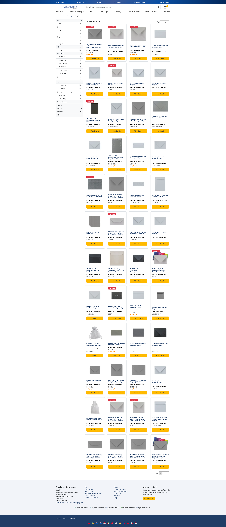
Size (58, 20)
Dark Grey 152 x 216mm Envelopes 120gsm (159, 117)
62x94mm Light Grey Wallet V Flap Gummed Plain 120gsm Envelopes (159, 270)
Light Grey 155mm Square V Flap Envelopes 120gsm (138, 45)
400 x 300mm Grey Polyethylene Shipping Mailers (93, 120)
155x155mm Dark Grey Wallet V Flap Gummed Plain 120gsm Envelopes (115, 196)
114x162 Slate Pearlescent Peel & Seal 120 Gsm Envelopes (94, 270)
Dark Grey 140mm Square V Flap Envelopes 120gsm (138, 120)
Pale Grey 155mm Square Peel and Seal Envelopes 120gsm (159, 419)
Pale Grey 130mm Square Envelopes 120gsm (116, 120)
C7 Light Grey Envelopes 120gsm (115, 84)
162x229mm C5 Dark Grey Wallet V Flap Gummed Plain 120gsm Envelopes (138, 456)
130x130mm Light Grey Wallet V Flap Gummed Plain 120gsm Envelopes (137, 419)
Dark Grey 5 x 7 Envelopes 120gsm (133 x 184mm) (138, 381)
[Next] (165, 473)
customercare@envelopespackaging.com (69, 503)
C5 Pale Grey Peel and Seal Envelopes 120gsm (160, 46)
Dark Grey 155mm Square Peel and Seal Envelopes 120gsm (160, 307)
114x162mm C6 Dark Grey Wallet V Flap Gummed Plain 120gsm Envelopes (94, 46)
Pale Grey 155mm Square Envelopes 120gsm (94, 84)
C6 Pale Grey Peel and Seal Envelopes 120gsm (138, 306)
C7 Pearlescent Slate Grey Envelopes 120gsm (159, 344)
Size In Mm (60, 53)
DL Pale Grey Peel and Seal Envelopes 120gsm (138, 157)
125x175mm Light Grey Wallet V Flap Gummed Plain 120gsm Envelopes (115, 419)
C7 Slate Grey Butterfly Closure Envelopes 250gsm (116, 307)
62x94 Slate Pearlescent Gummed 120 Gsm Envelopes (137, 270)
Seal (58, 82)
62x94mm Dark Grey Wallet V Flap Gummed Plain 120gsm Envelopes (160, 456)
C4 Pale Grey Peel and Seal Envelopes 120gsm (160, 196)
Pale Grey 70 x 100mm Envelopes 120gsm (93, 157)
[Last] (168, 473)
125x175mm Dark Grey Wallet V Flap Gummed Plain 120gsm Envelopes (115, 456)
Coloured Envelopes (67, 16)
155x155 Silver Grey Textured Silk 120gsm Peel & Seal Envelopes (116, 270)
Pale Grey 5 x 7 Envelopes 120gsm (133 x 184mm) (138, 233)
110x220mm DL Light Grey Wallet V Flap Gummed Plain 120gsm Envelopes (116, 233)
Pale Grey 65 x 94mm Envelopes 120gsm (158, 381)
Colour (59, 47)
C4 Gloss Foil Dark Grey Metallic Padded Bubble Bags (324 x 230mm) (115, 157)
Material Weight (62, 102)
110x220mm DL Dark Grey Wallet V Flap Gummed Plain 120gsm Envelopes (94, 456)
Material (59, 105)
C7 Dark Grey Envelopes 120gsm (93, 381)
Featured (60, 112)
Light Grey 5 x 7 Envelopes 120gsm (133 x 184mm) (116, 46)
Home (58, 16)
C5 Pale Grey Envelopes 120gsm (159, 233)
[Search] (158, 7)
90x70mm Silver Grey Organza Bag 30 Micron (93, 344)
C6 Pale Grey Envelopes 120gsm (159, 84)
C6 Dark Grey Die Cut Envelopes (92, 233)
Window (59, 108)
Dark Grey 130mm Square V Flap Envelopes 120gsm (116, 381)
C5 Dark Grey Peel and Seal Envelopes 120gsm (138, 344)
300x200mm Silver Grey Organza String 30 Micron (94, 419)
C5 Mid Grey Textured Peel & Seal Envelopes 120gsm (94, 196)
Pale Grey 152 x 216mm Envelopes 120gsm (159, 157)
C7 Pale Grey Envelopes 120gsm (137, 84)
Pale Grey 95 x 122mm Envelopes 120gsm (93, 307)
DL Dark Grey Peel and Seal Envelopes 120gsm (116, 343)
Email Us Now (149, 498)
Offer (58, 115)
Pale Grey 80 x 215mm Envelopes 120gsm (137, 196)
